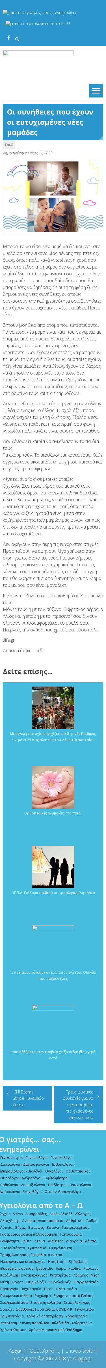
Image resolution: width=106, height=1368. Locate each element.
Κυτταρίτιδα (60, 1275)
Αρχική (16, 1350)
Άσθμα (92, 1220)
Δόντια (90, 1241)
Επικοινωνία (79, 1350)
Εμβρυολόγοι (62, 1164)
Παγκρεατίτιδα (86, 1282)
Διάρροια (74, 1241)
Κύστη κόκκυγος (34, 1275)
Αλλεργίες (83, 1213)
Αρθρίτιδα (75, 1220)
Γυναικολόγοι (37, 1157)
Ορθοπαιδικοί (78, 1171)
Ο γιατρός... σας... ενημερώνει (49, 12)
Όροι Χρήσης (45, 1350)
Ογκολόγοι (54, 1171)
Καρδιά (74, 1268)
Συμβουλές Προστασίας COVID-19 (44, 1309)
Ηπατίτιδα (57, 1261)
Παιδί (9, 144)
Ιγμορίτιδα (44, 1268)
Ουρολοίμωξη (60, 1282)
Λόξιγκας (80, 1275)
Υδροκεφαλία (77, 1316)
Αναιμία (28, 1220)
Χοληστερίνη (82, 1323)
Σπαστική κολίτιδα (46, 1302)
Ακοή (53, 1213)
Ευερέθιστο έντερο (46, 1254)
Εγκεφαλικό (37, 1248)
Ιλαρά (61, 1268)
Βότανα (53, 1227)
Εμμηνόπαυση (60, 1248)
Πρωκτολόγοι (80, 1184)
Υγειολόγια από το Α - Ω (48, 23)
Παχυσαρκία (31, 1288)
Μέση (95, 1275)
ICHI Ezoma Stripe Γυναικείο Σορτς (28, 1098)
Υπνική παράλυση (34, 1323)
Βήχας (20, 1227)
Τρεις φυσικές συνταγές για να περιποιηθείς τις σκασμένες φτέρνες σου (78, 1104)
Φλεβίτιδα (60, 1323)
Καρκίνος (90, 1268)
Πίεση (48, 1288)
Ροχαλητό (43, 1295)
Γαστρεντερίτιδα (76, 1227)
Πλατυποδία (66, 1288)
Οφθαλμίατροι (56, 1178)
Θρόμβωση (77, 1261)
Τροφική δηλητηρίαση (45, 1316)
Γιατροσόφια (71, 1234)
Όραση (17, 1282)
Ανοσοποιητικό (50, 1220)
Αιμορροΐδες (36, 1213)
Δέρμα (39, 1241)
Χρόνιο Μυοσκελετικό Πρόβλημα (55, 1329)
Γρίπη (26, 1241)
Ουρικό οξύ (36, 1282)
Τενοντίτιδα (84, 1309)
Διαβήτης (55, 1241)
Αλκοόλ (66, 1213)
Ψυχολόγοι (32, 1191)
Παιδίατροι (57, 1184)
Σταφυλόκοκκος (77, 1302)
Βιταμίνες (36, 1227)
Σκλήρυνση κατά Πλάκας (73, 1295)
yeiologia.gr (79, 1358)
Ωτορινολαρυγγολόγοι (63, 1191)
